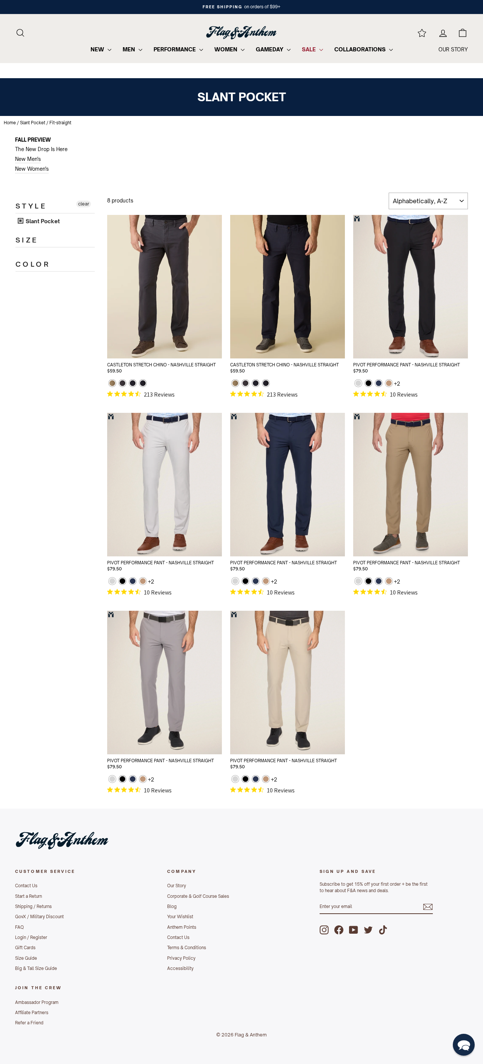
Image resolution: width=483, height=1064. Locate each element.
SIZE (26, 240)
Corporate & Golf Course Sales (198, 896)
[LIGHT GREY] (358, 384)
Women (226, 49)
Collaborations (360, 49)
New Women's (32, 169)
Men (130, 49)
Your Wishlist (180, 916)
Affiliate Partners (31, 1012)
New (98, 49)
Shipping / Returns (33, 906)
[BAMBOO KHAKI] (112, 384)
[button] (464, 1045)
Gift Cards (25, 947)
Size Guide (26, 958)
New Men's (28, 159)
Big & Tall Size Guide (36, 968)
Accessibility (180, 968)
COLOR (32, 264)
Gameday (270, 49)
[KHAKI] (389, 384)
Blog (172, 906)
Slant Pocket (32, 122)
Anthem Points (181, 927)
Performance (175, 49)
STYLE (31, 206)
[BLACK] (368, 384)
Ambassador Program (36, 1002)
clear (83, 204)
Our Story (176, 885)
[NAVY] (133, 384)
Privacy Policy (181, 958)
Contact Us (26, 885)
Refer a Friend (29, 1022)
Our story (453, 49)
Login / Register (31, 937)
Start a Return (28, 896)
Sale (309, 49)
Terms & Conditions (186, 947)
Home (10, 122)
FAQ (19, 927)
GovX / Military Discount (39, 916)
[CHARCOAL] (122, 384)
